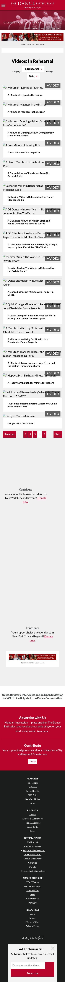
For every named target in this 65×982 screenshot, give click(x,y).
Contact (32, 918)
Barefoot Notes (32, 799)
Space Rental (33, 827)
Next (58, 434)
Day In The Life (32, 791)
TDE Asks (32, 795)
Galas (32, 831)
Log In (32, 914)
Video (32, 803)
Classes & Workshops (33, 818)
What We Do (32, 890)
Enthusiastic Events (32, 858)
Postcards (32, 787)
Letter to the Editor (32, 854)
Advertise (32, 862)
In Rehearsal (31, 69)
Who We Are (32, 882)
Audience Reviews (32, 846)
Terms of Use (32, 922)
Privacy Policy (32, 926)
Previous (9, 434)
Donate (32, 761)
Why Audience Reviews (34, 850)
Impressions (32, 782)
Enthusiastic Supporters (34, 871)
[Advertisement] (25, 464)
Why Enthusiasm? (32, 886)
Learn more (42, 731)
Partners (32, 902)
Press (32, 894)
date (32, 76)
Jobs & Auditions (33, 822)
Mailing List (32, 842)
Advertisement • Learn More (32, 44)
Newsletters (33, 898)
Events (32, 814)
